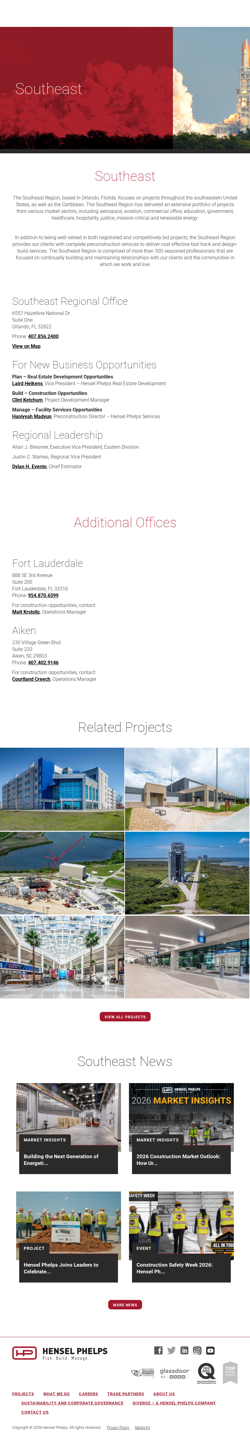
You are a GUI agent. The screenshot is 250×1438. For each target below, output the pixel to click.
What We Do (56, 1394)
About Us (164, 1394)
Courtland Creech (31, 679)
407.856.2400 (43, 336)
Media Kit (142, 1427)
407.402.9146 (43, 663)
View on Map (26, 346)
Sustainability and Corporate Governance (72, 1403)
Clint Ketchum (27, 400)
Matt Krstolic (26, 612)
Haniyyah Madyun (32, 416)
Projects (23, 1394)
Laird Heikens (27, 383)
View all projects (125, 1017)
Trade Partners (125, 1394)
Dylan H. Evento (29, 466)
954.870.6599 (43, 595)
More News (125, 1305)
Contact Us (35, 1412)
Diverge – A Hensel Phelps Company (174, 1403)
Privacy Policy (118, 1427)
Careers (88, 1394)
